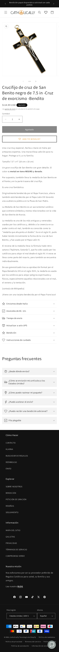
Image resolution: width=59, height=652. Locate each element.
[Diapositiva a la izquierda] (23, 81)
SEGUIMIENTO (12, 512)
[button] (6, 12)
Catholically (14, 637)
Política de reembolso (47, 637)
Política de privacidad (14, 642)
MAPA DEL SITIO (13, 530)
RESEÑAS (10, 506)
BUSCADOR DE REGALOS (17, 455)
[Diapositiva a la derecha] (36, 81)
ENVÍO (8, 468)
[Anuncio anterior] (5, 4)
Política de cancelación (20, 646)
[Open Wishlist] (46, 12)
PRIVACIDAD (11, 543)
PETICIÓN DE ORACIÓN (16, 499)
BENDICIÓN (11, 493)
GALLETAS (10, 536)
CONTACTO (11, 443)
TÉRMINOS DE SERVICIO (16, 549)
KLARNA (9, 449)
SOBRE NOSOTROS (14, 486)
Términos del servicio (33, 642)
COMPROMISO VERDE (15, 556)
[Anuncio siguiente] (54, 4)
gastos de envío (10, 109)
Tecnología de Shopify (27, 637)
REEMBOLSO (11, 462)
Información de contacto (41, 646)
